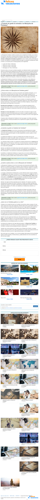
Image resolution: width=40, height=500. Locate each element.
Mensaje (4, 249)
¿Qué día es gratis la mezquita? (27, 400)
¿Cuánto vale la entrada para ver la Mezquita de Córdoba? (28, 325)
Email (5, 241)
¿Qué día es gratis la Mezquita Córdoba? (8, 325)
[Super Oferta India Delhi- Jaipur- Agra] (10, 282)
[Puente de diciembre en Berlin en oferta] (29, 281)
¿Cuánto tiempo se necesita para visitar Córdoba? (10, 385)
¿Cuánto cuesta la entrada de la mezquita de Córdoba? (9, 355)
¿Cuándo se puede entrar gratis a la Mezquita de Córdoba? (28, 458)
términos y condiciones (21, 257)
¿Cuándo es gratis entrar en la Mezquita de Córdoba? (29, 473)
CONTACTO (18, 495)
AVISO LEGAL (12, 495)
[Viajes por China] (10, 292)
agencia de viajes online (22, 86)
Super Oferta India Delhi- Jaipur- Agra (6, 285)
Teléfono (4, 245)
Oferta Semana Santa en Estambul (6, 273)
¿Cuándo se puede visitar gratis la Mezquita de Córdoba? (9, 429)
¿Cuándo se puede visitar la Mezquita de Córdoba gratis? (10, 488)
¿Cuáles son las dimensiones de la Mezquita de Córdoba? (9, 340)
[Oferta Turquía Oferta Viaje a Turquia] (29, 292)
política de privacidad (18, 307)
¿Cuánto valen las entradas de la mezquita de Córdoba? (28, 429)
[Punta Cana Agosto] (29, 268)
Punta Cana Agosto (23, 273)
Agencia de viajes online (5, 495)
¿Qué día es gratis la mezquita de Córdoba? (9, 400)
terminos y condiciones (9, 307)
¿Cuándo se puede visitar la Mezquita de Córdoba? (28, 385)
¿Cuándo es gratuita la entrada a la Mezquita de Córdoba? (28, 414)
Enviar (19, 259)
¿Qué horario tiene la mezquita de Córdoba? (28, 370)
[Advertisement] (19, 12)
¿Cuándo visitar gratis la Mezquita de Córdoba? (9, 370)
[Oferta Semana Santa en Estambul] (10, 268)
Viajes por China (3, 297)
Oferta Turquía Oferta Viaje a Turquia (25, 297)
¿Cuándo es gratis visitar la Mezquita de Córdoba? (29, 340)
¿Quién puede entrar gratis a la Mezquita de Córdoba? (8, 458)
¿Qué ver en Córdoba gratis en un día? (29, 443)
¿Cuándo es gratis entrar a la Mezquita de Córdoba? (29, 355)
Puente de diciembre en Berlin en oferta (26, 285)
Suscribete (35, 306)
